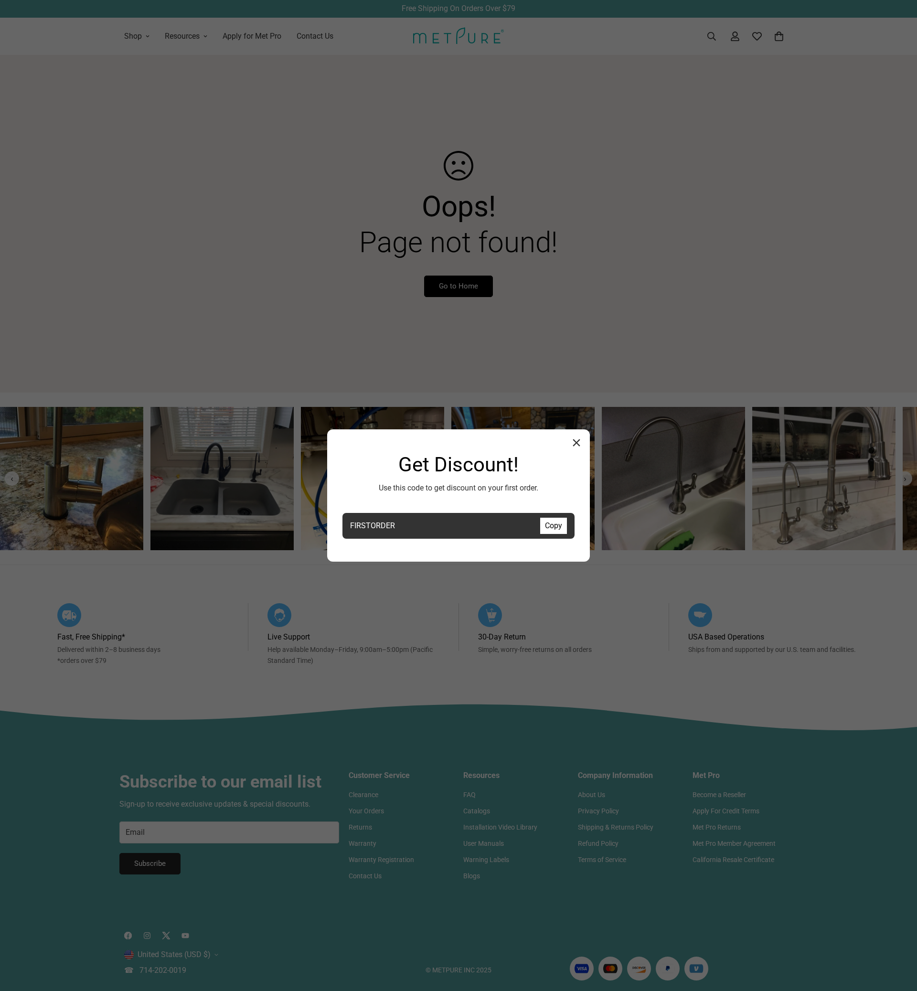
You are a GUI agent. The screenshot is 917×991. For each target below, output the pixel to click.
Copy (553, 525)
